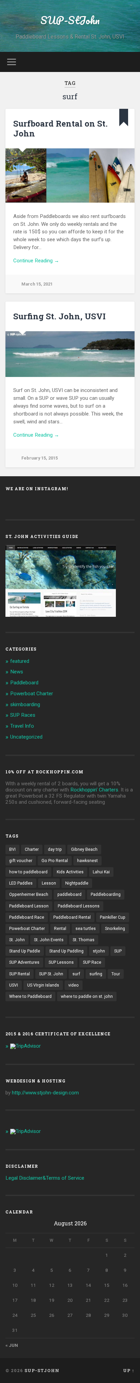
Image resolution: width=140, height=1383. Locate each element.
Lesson (49, 883)
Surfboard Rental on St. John (60, 128)
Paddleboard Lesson (29, 906)
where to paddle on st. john (87, 996)
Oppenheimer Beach (28, 894)
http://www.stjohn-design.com (45, 1093)
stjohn (99, 951)
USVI (13, 985)
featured (19, 661)
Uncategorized (26, 737)
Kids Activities (70, 872)
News (16, 672)
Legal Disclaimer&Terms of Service (44, 1178)
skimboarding (25, 704)
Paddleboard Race (26, 917)
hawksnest (87, 860)
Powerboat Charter (31, 693)
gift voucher (20, 860)
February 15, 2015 (39, 458)
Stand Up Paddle (24, 951)
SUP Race (92, 962)
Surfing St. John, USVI (59, 316)
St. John (17, 939)
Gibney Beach (84, 849)
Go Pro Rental (54, 860)
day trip (55, 849)
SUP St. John (51, 974)
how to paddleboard (28, 872)
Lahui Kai (101, 872)
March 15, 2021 (37, 284)
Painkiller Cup (112, 917)
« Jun (11, 1345)
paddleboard (69, 894)
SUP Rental (19, 974)
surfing (95, 974)
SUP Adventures (24, 962)
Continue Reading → (36, 261)
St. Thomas (83, 939)
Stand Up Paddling (66, 951)
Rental (60, 928)
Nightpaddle (76, 883)
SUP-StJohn (70, 20)
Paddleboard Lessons (79, 906)
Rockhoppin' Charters (94, 790)
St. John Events (49, 939)
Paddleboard (24, 683)
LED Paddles (21, 883)
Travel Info (22, 726)
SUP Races (22, 715)
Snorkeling (115, 928)
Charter (32, 849)
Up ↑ (129, 1370)
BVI (12, 849)
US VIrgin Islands (43, 985)
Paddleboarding (106, 894)
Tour (115, 974)
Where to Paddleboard (30, 996)
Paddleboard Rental (72, 917)
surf (76, 974)
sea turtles (85, 928)
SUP (118, 951)
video (73, 985)
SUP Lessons (61, 962)
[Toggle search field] (129, 62)
